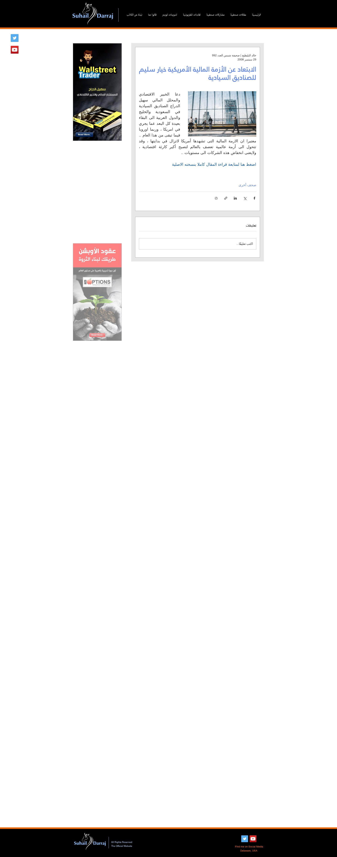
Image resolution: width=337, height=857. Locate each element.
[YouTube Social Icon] (15, 50)
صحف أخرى (247, 185)
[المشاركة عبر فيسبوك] (254, 198)
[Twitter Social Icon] (15, 38)
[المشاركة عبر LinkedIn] (235, 198)
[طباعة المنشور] (216, 198)
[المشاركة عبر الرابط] (226, 198)
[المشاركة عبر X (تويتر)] (245, 198)
